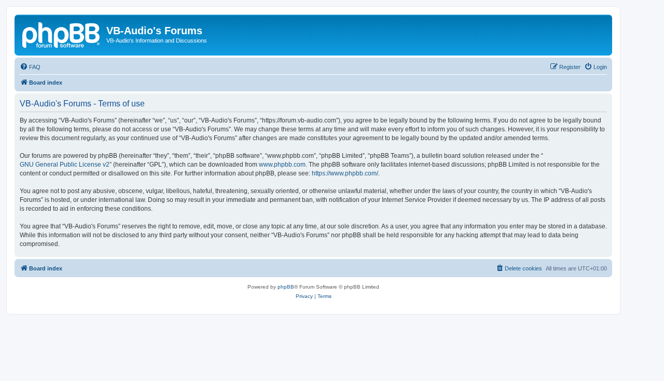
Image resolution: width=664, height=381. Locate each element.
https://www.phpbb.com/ (345, 173)
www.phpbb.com (282, 164)
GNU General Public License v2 (64, 164)
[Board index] (61, 33)
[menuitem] (30, 67)
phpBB (286, 287)
